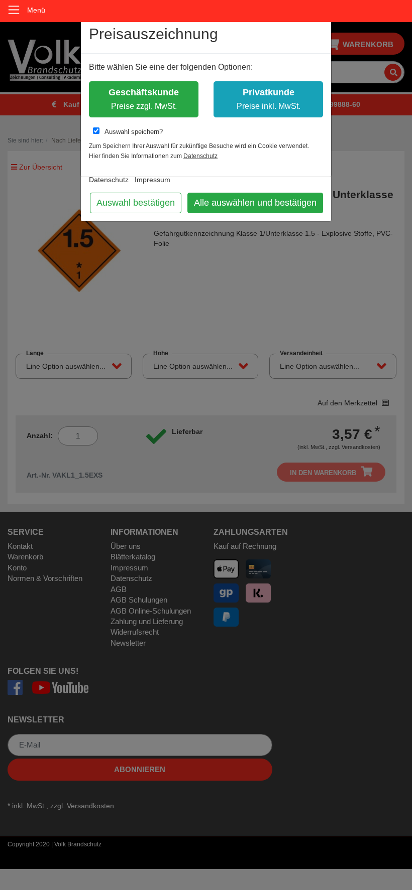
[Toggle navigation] (14, 10)
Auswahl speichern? (134, 131)
